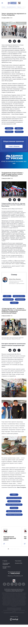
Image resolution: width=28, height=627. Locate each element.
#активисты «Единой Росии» (14, 514)
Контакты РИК (18, 563)
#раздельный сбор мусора (14, 511)
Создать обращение (14, 146)
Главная (3, 7)
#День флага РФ (8, 299)
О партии (5, 560)
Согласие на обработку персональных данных (14, 612)
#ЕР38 (7, 296)
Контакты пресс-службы (7, 567)
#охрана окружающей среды (14, 504)
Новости (19, 7)
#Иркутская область (19, 296)
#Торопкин (9, 131)
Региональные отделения (6, 564)
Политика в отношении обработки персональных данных (14, 611)
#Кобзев (14, 302)
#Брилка (19, 128)
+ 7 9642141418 (14, 573)
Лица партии (18, 560)
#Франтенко (19, 131)
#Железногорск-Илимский (14, 497)
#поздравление (20, 299)
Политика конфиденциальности (14, 609)
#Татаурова (14, 507)
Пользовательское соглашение (14, 607)
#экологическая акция (14, 501)
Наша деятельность (11, 7)
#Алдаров (9, 128)
